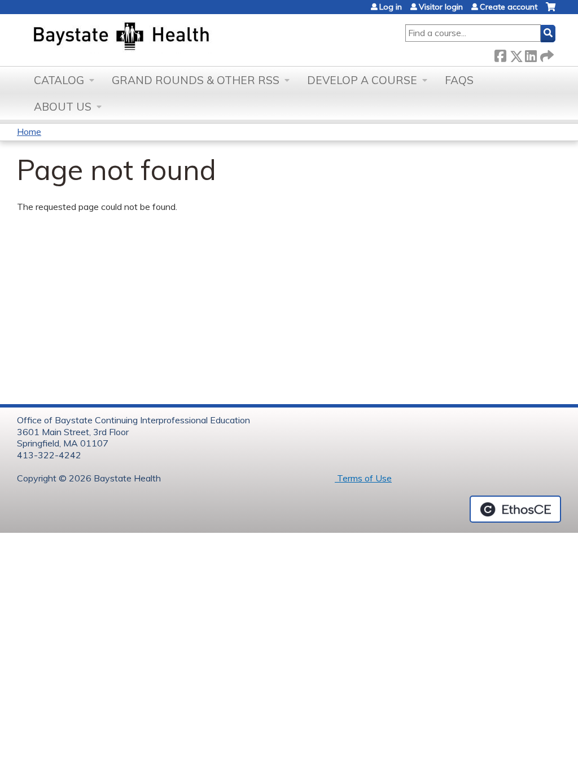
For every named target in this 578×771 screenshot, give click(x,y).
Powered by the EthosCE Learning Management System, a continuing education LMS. (515, 509)
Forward (545, 53)
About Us (62, 106)
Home (29, 131)
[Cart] (550, 11)
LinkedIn (530, 53)
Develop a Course (362, 80)
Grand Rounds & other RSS (195, 80)
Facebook (500, 53)
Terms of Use (363, 478)
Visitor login (441, 7)
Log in (390, 7)
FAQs (459, 80)
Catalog (59, 80)
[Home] (174, 37)
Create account (508, 7)
